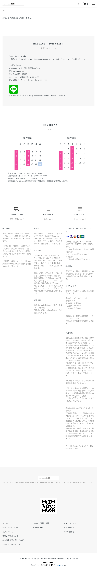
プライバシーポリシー (11, 544)
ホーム (5, 11)
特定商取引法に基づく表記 (13, 540)
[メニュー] (93, 4)
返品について (8, 531)
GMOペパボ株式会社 (57, 558)
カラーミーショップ (25, 558)
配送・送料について (10, 527)
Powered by (35, 565)
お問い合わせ (69, 531)
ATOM (40, 527)
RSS (35, 527)
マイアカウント (70, 523)
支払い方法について (10, 536)
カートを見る (69, 527)
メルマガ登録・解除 (41, 523)
